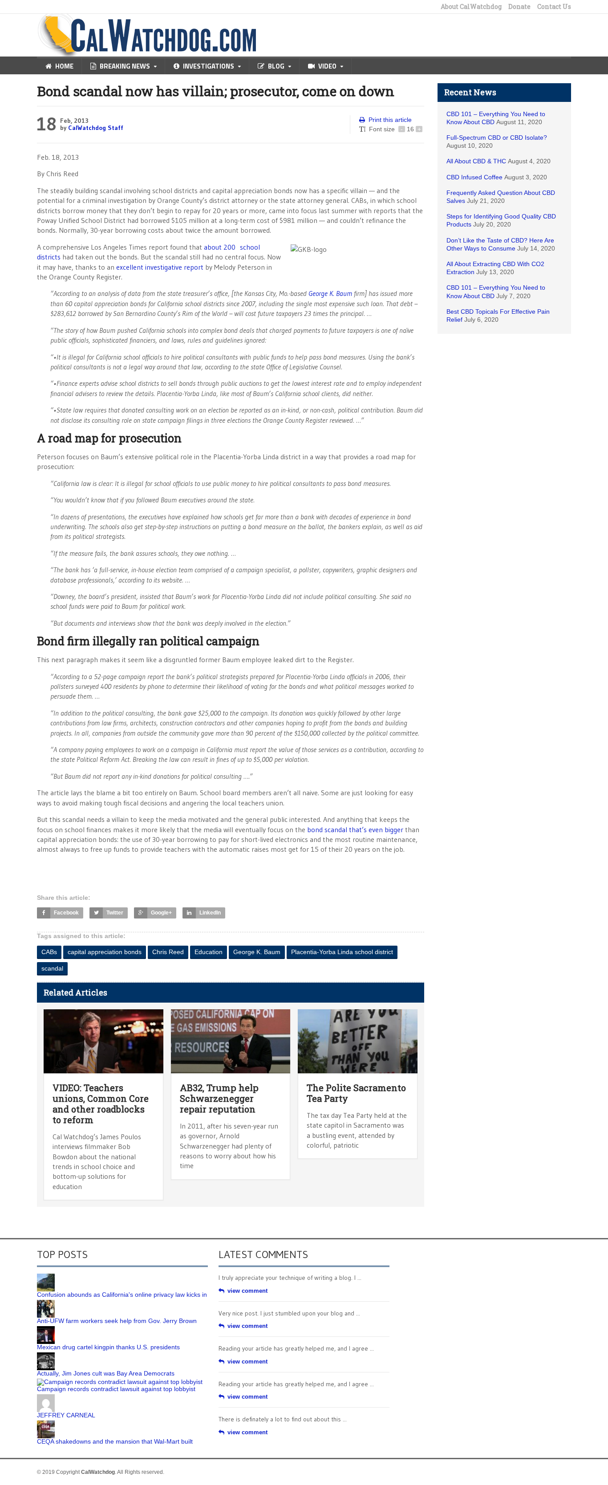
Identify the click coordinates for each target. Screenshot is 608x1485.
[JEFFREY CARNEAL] (46, 1397)
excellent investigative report (159, 267)
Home (64, 66)
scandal (52, 968)
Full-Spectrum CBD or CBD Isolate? (496, 137)
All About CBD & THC (476, 161)
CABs (49, 951)
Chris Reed (168, 951)
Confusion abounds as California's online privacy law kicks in (122, 1294)
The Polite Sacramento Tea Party (356, 1093)
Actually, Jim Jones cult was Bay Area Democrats (105, 1373)
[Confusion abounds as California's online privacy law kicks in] (46, 1276)
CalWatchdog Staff (95, 128)
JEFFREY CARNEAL (66, 1415)
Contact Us (554, 7)
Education (209, 951)
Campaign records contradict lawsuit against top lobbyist (116, 1388)
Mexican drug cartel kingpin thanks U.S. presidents (108, 1347)
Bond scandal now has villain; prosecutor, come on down (215, 91)
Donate (519, 7)
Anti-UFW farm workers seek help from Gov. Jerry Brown (117, 1320)
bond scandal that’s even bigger (355, 829)
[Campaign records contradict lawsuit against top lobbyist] (120, 1381)
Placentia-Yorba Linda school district (342, 951)
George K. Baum (330, 293)
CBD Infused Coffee (474, 177)
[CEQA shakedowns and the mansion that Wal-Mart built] (46, 1423)
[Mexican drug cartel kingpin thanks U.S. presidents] (46, 1329)
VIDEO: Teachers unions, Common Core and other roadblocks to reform (101, 1103)
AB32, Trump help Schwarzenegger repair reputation (219, 1098)
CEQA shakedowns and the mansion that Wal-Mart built (115, 1441)
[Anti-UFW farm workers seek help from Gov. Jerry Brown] (46, 1303)
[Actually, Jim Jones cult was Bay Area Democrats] (46, 1355)
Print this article (390, 119)
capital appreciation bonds (105, 951)
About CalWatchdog (471, 7)
